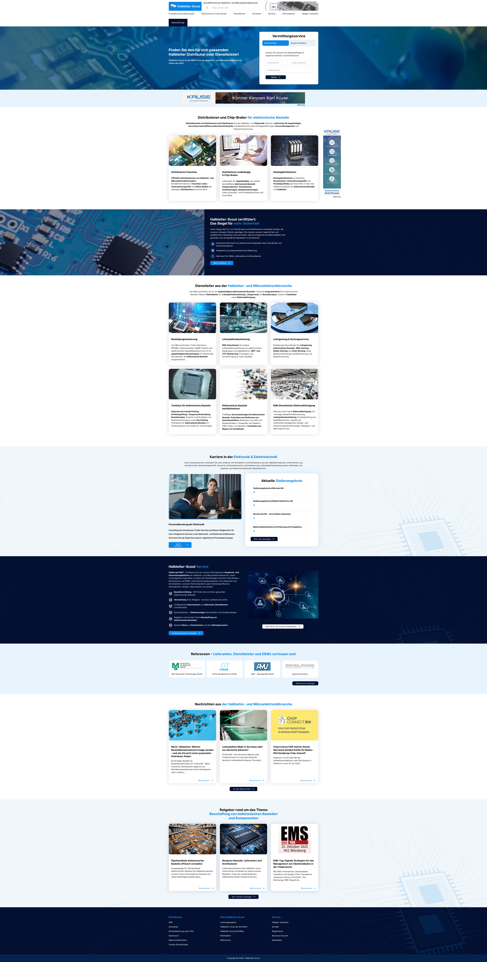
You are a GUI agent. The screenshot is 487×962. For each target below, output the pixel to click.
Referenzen (225, 940)
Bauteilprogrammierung (184, 339)
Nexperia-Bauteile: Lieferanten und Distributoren (242, 862)
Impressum (174, 935)
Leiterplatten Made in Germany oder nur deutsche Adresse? (242, 748)
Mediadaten (225, 935)
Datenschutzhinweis (178, 940)
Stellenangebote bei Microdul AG (268, 488)
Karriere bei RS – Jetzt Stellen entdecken (272, 514)
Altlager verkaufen (310, 13)
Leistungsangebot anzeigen (184, 633)
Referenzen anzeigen (305, 683)
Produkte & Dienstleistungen (182, 13)
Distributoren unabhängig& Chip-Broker (236, 173)
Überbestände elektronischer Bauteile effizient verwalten (187, 862)
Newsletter (277, 940)
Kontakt (275, 927)
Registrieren (277, 931)
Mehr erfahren (220, 263)
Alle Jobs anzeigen (262, 539)
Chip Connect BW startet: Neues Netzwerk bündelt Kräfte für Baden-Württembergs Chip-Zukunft (293, 749)
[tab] (275, 43)
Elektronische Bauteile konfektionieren (234, 407)
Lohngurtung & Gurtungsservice (291, 339)
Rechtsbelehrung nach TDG (181, 931)
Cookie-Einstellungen (178, 944)
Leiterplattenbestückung (236, 339)
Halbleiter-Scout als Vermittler (233, 927)
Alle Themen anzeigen (242, 897)
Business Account (280, 935)
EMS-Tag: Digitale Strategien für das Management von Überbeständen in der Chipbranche (293, 863)
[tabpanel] (289, 66)
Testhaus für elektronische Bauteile (191, 405)
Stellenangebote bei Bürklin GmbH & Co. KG (273, 501)
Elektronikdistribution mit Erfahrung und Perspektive (277, 527)
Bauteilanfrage (178, 22)
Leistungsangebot (228, 922)
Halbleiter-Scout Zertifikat (232, 931)
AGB (170, 922)
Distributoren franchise (184, 172)
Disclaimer (173, 927)
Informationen (288, 13)
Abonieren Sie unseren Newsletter (281, 626)
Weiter (274, 77)
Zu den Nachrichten (242, 789)
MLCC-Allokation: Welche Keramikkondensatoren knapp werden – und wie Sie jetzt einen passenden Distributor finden (192, 751)
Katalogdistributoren (284, 172)
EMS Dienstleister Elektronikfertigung (294, 405)
